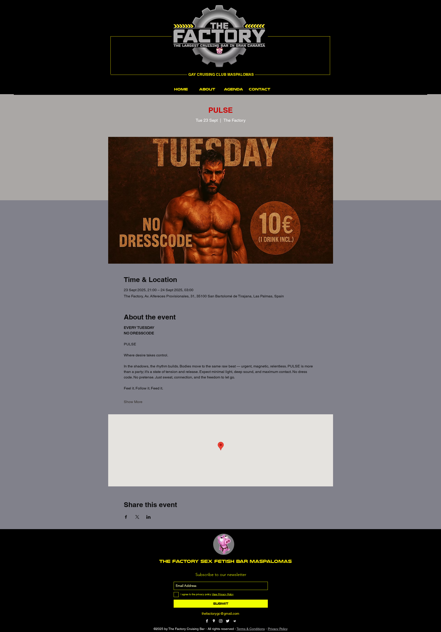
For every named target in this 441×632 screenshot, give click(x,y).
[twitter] (227, 621)
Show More (133, 402)
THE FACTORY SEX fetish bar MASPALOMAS (225, 561)
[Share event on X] (137, 517)
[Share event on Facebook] (126, 517)
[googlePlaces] (214, 621)
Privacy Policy (278, 629)
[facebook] (207, 621)
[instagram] (220, 621)
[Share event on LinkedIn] (148, 517)
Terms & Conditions (251, 629)
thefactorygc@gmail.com (220, 613)
